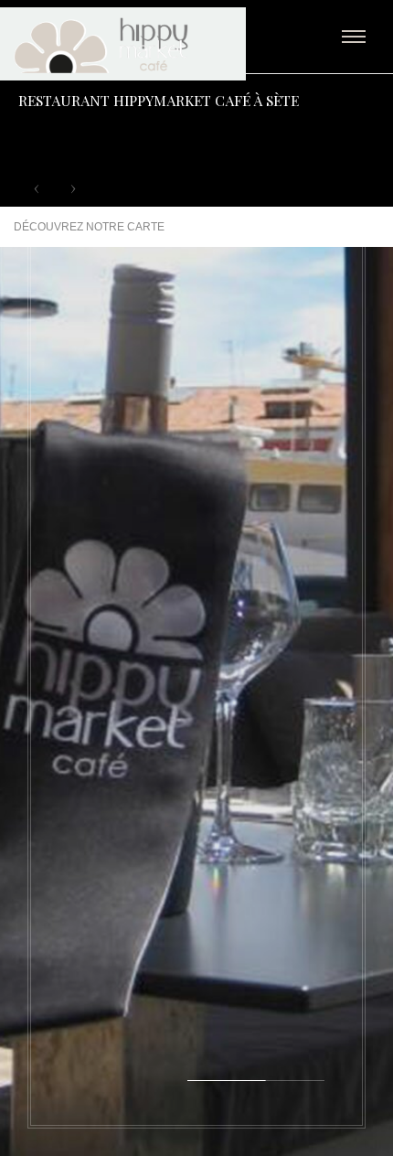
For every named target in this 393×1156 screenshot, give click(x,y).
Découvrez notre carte (89, 226)
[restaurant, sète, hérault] (147, 45)
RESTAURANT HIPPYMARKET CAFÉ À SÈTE (158, 100)
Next (73, 188)
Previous (36, 188)
